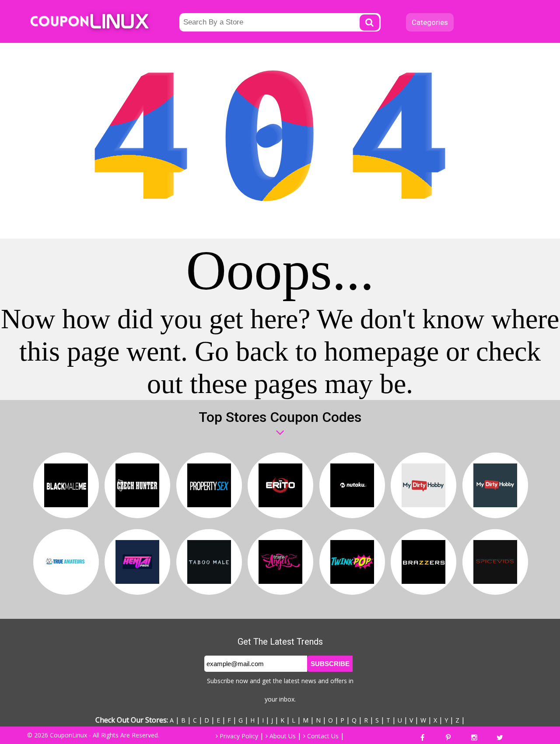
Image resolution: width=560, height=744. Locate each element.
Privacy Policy (238, 736)
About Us (282, 736)
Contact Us (322, 736)
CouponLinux (68, 735)
